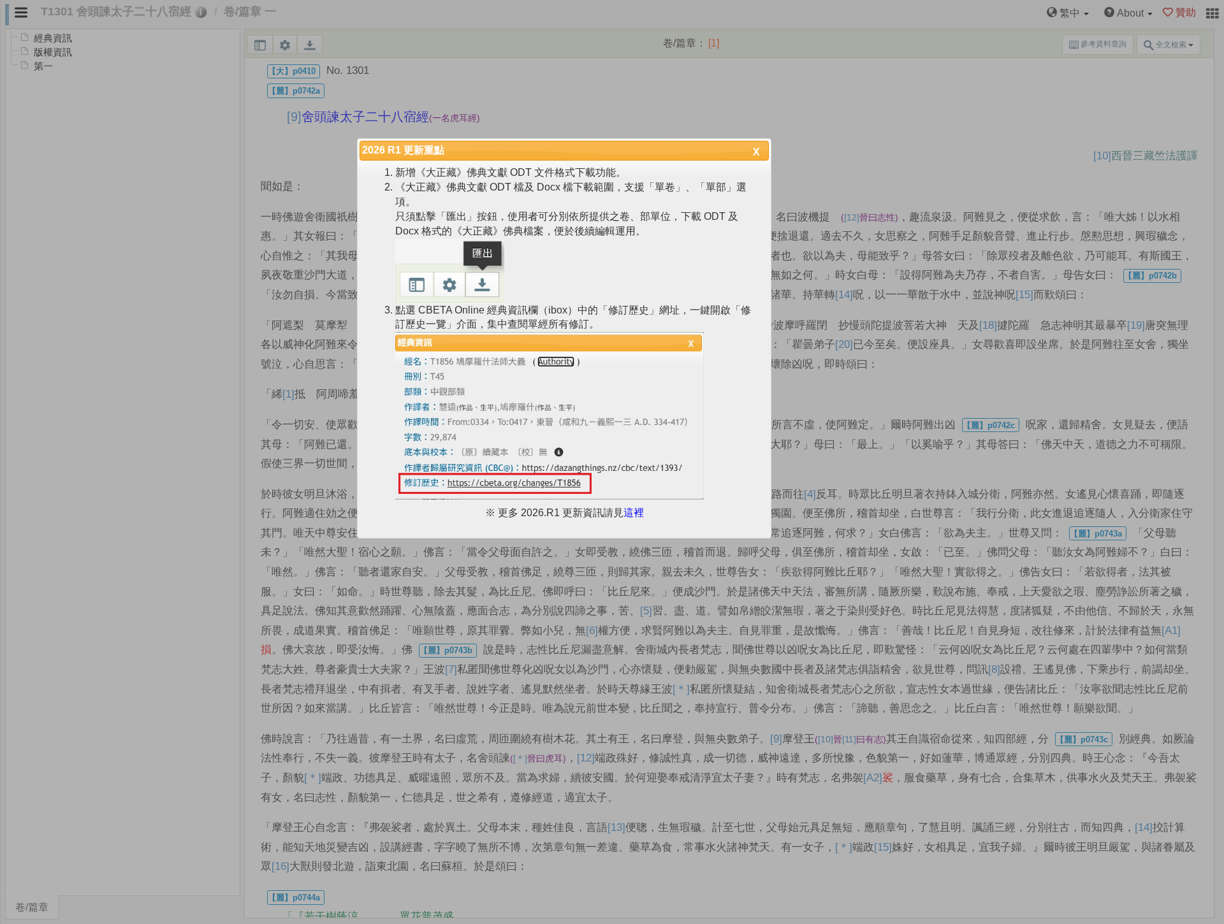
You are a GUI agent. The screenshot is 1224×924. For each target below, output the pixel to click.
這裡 (633, 512)
